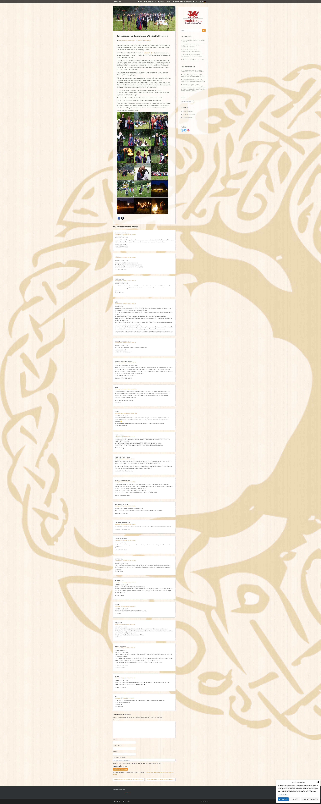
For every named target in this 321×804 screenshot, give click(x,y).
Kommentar (116, 720)
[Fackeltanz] (159, 188)
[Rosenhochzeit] (159, 154)
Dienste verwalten (283, 794)
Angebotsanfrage (187, 1)
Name (115, 739)
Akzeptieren (283, 799)
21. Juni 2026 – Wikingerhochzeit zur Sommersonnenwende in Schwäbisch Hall (192, 55)
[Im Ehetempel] (142, 137)
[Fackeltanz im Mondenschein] (125, 205)
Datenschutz (126, 801)
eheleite (140, 40)
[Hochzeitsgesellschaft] (159, 171)
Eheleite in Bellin (149, 53)
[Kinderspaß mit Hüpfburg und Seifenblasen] (125, 188)
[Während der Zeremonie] (159, 120)
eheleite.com (117, 1)
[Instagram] (188, 130)
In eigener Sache (187, 114)
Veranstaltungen (149, 1)
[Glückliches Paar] (125, 171)
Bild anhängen (137, 763)
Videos (168, 1)
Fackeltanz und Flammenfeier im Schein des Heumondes (193, 40)
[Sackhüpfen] (142, 188)
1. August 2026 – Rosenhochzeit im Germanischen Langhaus (190, 45)
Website (115, 751)
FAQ (196, 1)
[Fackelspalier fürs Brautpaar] (142, 205)
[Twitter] (185, 130)
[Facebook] (182, 130)
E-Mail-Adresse (117, 745)
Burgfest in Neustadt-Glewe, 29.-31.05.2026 (193, 59)
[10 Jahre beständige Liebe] (142, 171)
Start (140, 1)
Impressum (117, 801)
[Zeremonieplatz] (142, 120)
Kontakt (176, 1)
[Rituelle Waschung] (125, 137)
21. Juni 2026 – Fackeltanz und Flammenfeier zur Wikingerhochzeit (191, 50)
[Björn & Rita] (125, 120)
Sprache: (201, 1)
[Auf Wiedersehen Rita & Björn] (159, 205)
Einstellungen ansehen (310, 799)
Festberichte (147, 40)
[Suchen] (204, 30)
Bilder (161, 1)
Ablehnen (295, 799)
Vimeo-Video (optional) (119, 757)
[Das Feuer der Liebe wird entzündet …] (159, 137)
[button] (317, 782)
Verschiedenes (187, 117)
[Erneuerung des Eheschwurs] (142, 154)
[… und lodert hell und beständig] (125, 154)
